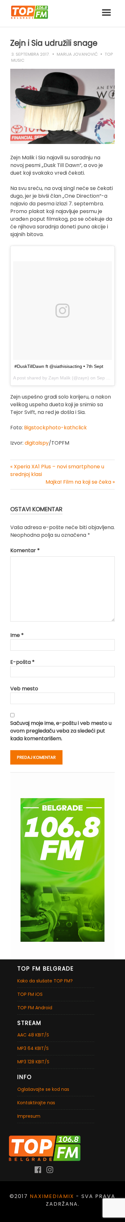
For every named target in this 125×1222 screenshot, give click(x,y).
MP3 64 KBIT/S (33, 1048)
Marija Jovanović (77, 54)
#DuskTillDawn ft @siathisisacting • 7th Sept (58, 366)
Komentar (25, 550)
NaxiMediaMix (52, 1196)
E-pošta (22, 662)
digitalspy (37, 443)
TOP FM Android (34, 1007)
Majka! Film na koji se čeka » (80, 482)
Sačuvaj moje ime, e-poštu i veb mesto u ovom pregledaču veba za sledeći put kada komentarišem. (61, 730)
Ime (17, 635)
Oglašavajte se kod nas (43, 1089)
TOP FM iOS (30, 994)
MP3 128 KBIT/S (33, 1062)
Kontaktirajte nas (36, 1102)
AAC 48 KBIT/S (33, 1035)
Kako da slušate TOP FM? (45, 981)
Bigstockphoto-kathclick (55, 427)
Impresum (28, 1116)
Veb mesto (24, 688)
